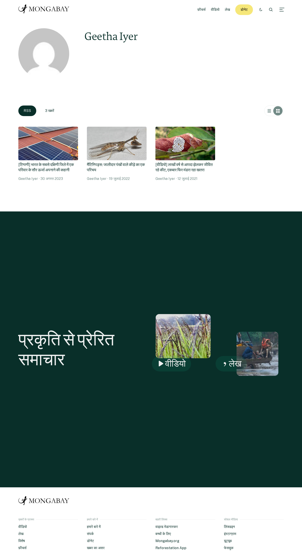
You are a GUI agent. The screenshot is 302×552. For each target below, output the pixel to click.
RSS (27, 111)
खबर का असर (96, 548)
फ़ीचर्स (201, 10)
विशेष (21, 541)
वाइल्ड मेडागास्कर (166, 527)
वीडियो (215, 10)
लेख (227, 10)
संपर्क (90, 534)
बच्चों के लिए (163, 534)
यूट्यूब (228, 541)
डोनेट (244, 10)
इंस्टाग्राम (230, 534)
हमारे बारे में (94, 527)
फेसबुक (228, 548)
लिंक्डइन (229, 527)
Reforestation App (170, 548)
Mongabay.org (167, 541)
